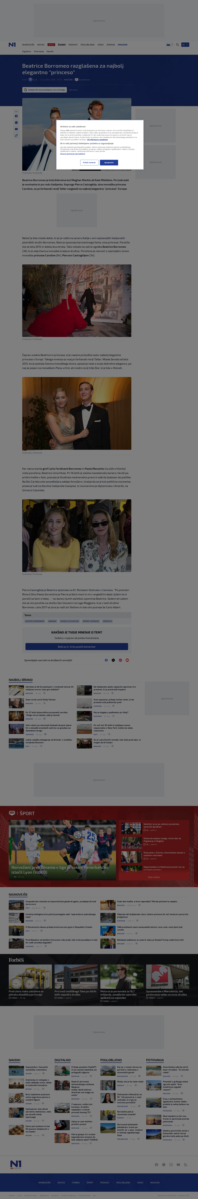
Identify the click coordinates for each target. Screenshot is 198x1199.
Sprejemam (109, 163)
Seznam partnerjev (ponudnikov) (72, 154)
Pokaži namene (89, 163)
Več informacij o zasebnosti (97, 140)
